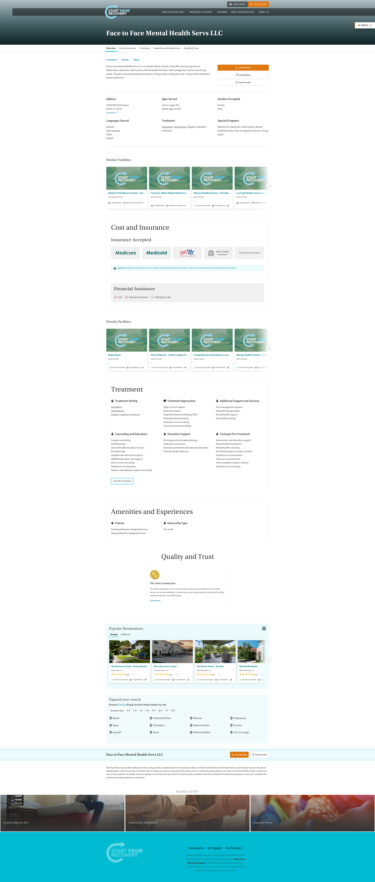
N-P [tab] (154, 710)
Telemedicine (180, 127)
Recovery (222, 12)
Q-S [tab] (160, 710)
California (125, 634)
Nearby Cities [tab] (117, 710)
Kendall (117, 732)
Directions (111, 112)
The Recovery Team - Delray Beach (129, 666)
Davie (116, 725)
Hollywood (239, 718)
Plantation (159, 725)
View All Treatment (122, 481)
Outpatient (167, 127)
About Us (264, 12)
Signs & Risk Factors (173, 12)
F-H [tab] (135, 710)
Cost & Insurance (127, 48)
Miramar (197, 718)
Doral (156, 732)
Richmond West (201, 732)
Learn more (155, 600)
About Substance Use (242, 12)
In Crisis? (363, 25)
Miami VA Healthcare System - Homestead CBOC (126, 193)
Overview (111, 48)
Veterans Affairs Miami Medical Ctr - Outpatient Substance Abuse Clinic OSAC (169, 193)
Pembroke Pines (162, 718)
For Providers (234, 848)
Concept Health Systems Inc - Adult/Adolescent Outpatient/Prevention (255, 193)
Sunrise (237, 725)
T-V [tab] (166, 710)
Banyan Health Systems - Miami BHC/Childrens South (255, 355)
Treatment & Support (200, 12)
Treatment (145, 48)
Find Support (260, 4)
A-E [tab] (128, 710)
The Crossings (241, 732)
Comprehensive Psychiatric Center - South (212, 355)
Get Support (214, 848)
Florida (122, 704)
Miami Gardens (201, 725)
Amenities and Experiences (167, 48)
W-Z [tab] (173, 710)
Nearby (114, 634)
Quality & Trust (191, 48)
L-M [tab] (147, 710)
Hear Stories (239, 4)
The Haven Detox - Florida (210, 666)
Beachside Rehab (248, 666)
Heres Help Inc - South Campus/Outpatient (169, 355)
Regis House (114, 355)
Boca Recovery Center (165, 666)
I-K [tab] (141, 710)
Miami (116, 718)
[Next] (268, 186)
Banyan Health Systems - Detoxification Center (212, 193)
